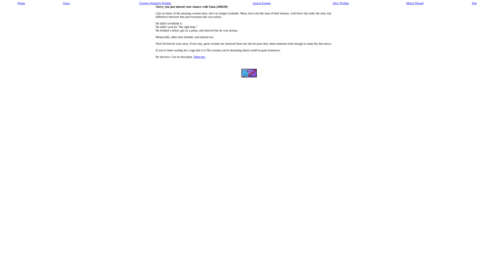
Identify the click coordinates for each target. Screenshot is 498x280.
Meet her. (199, 57)
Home (21, 3)
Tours (66, 3)
